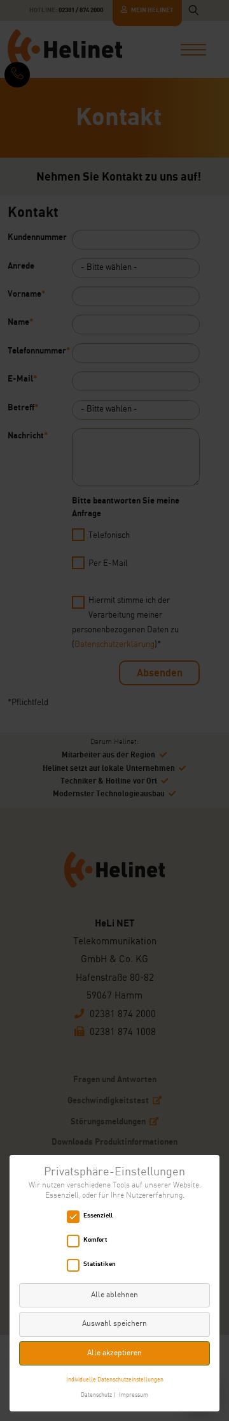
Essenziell (98, 1215)
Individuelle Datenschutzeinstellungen (114, 1380)
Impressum (133, 1395)
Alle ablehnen (114, 1295)
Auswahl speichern (114, 1324)
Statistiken (99, 1263)
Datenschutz (96, 1395)
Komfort (95, 1239)
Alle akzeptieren (114, 1353)
